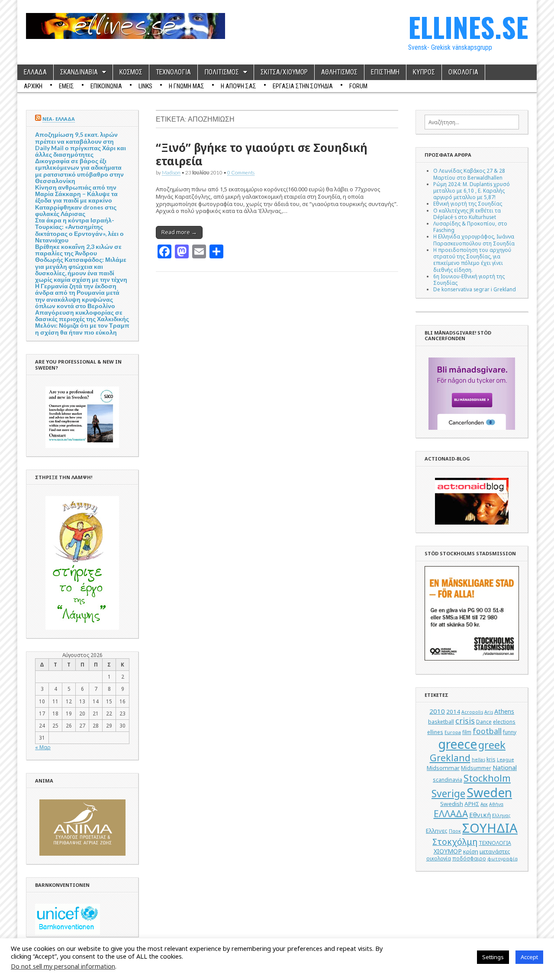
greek (492, 745)
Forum (358, 86)
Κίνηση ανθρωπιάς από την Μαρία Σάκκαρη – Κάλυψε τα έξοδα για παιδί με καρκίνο (76, 194)
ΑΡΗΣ (471, 804)
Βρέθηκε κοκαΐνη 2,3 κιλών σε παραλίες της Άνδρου (78, 250)
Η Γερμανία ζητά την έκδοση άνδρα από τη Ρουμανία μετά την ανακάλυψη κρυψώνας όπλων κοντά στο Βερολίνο (77, 295)
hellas (478, 760)
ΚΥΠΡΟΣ (424, 72)
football (487, 731)
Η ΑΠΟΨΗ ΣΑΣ (238, 86)
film (466, 732)
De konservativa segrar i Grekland (474, 289)
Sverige (448, 793)
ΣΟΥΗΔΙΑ (490, 828)
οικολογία (438, 858)
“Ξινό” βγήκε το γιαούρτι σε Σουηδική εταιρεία (261, 154)
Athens (504, 711)
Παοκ (455, 831)
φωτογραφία (502, 859)
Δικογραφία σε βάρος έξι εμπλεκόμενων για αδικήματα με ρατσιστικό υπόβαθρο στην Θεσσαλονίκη (79, 170)
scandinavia (447, 779)
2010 (437, 711)
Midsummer (476, 768)
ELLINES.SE (468, 26)
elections (504, 721)
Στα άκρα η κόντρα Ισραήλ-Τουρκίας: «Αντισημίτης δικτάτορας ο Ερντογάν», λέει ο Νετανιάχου (79, 230)
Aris (488, 712)
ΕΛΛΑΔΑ (35, 72)
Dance (484, 721)
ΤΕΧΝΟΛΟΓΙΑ (173, 72)
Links (145, 86)
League (505, 760)
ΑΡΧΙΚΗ (33, 86)
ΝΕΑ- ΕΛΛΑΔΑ (58, 119)
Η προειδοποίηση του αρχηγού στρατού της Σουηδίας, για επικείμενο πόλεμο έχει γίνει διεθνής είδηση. (472, 259)
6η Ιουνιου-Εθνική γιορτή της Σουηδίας (469, 279)
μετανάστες (495, 851)
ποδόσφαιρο (469, 858)
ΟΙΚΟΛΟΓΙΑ (463, 72)
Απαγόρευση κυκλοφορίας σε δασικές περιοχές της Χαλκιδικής (82, 315)
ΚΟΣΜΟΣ (130, 72)
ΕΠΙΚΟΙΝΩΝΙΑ (106, 86)
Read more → (179, 232)
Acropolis (472, 712)
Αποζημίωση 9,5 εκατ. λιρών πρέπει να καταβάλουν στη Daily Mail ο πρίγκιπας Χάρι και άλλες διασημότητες (80, 144)
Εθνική (480, 814)
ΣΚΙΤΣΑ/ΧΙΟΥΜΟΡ (284, 72)
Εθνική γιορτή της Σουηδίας (467, 203)
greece (457, 744)
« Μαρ (43, 747)
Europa (452, 732)
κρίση (470, 851)
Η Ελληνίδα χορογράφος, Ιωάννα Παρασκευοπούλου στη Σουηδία (474, 239)
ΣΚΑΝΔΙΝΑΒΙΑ (79, 72)
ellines (435, 732)
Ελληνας (501, 815)
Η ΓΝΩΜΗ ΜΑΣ (186, 86)
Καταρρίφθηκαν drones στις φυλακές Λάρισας (75, 210)
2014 (453, 711)
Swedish (451, 804)
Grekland (450, 757)
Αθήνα (496, 804)
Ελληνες (437, 830)
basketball (441, 721)
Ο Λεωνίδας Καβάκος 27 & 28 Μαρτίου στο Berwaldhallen (469, 173)
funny (509, 732)
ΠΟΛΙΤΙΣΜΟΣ (221, 72)
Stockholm (487, 778)
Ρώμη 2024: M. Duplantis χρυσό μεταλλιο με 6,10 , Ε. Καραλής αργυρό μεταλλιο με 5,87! (471, 190)
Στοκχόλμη (454, 841)
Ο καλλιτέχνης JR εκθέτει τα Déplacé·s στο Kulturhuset (467, 213)
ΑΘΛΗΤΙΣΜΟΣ (339, 72)
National (505, 767)
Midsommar (443, 768)
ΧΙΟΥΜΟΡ (448, 851)
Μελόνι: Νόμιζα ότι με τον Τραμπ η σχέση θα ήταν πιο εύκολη (82, 328)
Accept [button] (529, 957)
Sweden (489, 792)
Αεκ (484, 804)
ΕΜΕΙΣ (66, 86)
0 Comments (240, 172)
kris (491, 759)
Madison (171, 172)
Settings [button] (493, 957)
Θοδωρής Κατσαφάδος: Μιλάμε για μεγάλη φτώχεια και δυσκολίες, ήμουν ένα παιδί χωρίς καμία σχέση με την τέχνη (81, 269)
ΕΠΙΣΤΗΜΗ (385, 72)
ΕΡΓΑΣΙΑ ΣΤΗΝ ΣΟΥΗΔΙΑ (303, 86)
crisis (465, 720)
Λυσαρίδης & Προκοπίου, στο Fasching (470, 226)
